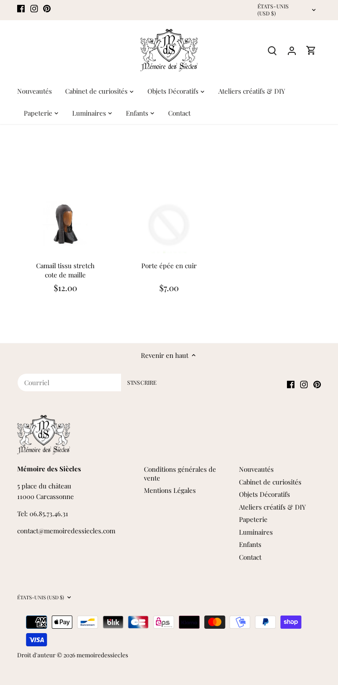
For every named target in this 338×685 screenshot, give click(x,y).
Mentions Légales (170, 490)
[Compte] (291, 50)
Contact (250, 557)
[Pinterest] (47, 7)
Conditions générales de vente (180, 473)
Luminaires (256, 532)
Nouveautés (256, 469)
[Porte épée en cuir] (169, 224)
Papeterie (253, 519)
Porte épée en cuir (169, 265)
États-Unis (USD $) (273, 10)
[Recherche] (272, 50)
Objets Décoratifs (264, 494)
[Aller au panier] (311, 50)
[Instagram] (34, 7)
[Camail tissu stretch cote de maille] (65, 224)
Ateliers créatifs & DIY (272, 507)
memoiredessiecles (102, 655)
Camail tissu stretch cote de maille (65, 270)
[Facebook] (21, 7)
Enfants (250, 544)
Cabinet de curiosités (270, 481)
